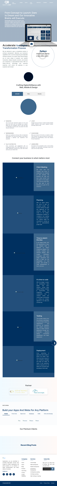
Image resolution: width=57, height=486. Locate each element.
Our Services (14, 3)
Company (45, 2)
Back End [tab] (22, 413)
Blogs (26, 2)
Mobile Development (34, 466)
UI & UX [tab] (17, 94)
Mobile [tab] (39, 94)
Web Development (34, 464)
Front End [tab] (14, 413)
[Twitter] (7, 474)
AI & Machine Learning (35, 472)
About (23, 464)
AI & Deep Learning (34, 474)
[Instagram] (10, 474)
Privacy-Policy (47, 483)
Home (23, 462)
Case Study (31, 3)
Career (21, 2)
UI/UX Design (33, 462)
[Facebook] (4, 474)
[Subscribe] (52, 468)
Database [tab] (31, 413)
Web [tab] (28, 94)
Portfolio (39, 2)
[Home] (7, 4)
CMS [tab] (39, 413)
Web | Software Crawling (35, 476)
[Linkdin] (14, 474)
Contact (51, 2)
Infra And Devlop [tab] (48, 413)
